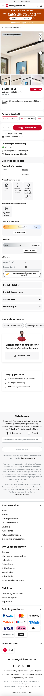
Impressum (7, 601)
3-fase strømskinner (12, 27)
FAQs (4, 510)
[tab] (22, 522)
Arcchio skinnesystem (13, 325)
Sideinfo (7, 588)
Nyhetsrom (18, 580)
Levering (6, 526)
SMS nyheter (7, 564)
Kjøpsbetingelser (9, 597)
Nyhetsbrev (7, 560)
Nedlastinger (10, 306)
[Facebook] (15, 666)
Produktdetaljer (11, 285)
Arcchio (25, 170)
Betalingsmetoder (10, 518)
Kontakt (5, 514)
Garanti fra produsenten (13, 539)
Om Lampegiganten (14, 546)
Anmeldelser (8, 572)
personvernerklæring (22, 495)
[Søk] (37, 5)
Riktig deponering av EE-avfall (22, 678)
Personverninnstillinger (11, 671)
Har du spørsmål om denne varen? (24, 274)
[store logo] (17, 5)
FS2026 (21, 18)
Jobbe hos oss (8, 568)
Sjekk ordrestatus (10, 522)
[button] (5, 80)
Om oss (5, 552)
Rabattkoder (8, 576)
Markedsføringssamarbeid (14, 556)
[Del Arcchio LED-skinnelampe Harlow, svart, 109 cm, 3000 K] (40, 39)
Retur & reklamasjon (11, 535)
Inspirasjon (7, 580)
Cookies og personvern (12, 593)
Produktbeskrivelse (13, 292)
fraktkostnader (28, 686)
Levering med (10, 643)
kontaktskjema (35, 489)
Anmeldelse (9, 299)
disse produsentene (28, 458)
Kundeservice (10, 505)
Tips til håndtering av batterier (31, 674)
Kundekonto (7, 530)
